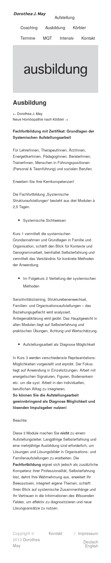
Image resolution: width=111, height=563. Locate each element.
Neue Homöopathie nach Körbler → (40, 119)
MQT (47, 38)
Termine (27, 38)
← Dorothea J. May (27, 113)
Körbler (79, 27)
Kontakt (88, 38)
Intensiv (67, 38)
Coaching (29, 27)
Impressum (88, 533)
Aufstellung (65, 17)
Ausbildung (55, 27)
